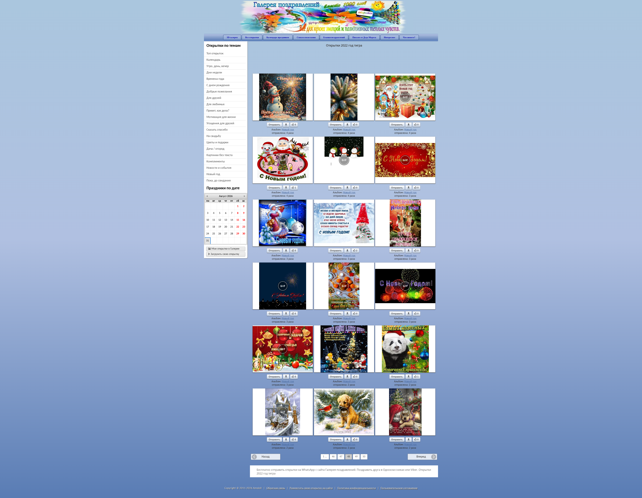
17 (207, 227)
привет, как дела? (217, 110)
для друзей (213, 98)
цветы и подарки (217, 142)
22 (237, 227)
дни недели (214, 72)
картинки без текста (219, 155)
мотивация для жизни (221, 117)
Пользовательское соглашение (399, 488)
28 (231, 233)
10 (207, 220)
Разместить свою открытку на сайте (311, 488)
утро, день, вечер (217, 66)
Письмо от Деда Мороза (364, 37)
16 (243, 220)
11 (213, 220)
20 (225, 227)
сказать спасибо (217, 129)
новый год (213, 174)
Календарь (213, 60)
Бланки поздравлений (334, 37)
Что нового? (409, 37)
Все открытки (252, 37)
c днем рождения (218, 85)
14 (231, 220)
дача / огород (215, 149)
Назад (266, 456)
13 (225, 220)
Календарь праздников (277, 37)
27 (225, 233)
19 (219, 227)
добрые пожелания (219, 91)
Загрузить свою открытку (223, 254)
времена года (215, 79)
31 (207, 240)
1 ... (325, 456)
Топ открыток (214, 53)
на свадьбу (213, 136)
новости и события (218, 168)
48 (348, 456)
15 (237, 220)
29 (237, 233)
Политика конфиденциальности (356, 488)
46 (333, 456)
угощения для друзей (220, 123)
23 (243, 227)
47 (341, 456)
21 (231, 227)
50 (364, 456)
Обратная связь (275, 488)
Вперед (421, 456)
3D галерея (232, 37)
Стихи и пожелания (306, 37)
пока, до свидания (218, 180)
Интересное (389, 37)
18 (213, 227)
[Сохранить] (286, 124)
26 (219, 233)
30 (243, 233)
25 (213, 233)
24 (207, 233)
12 (219, 220)
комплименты (215, 161)
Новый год (288, 129)
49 (356, 456)
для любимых (215, 104)
